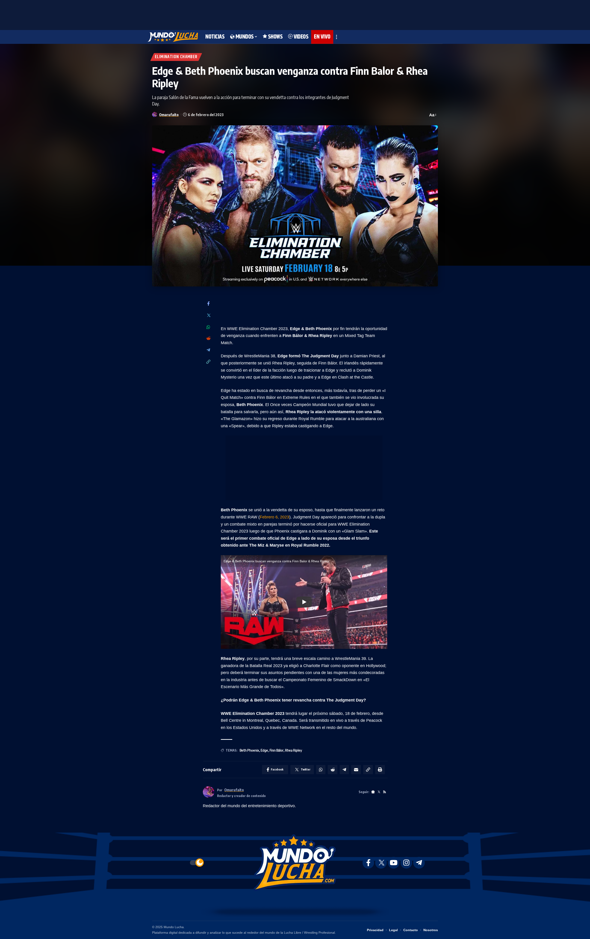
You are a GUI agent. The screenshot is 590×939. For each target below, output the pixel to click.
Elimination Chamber (176, 56)
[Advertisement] (295, 13)
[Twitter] (208, 316)
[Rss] (384, 792)
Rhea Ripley (293, 750)
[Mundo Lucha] (173, 37)
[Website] (373, 792)
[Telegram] (208, 350)
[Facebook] (208, 304)
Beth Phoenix (249, 750)
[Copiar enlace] (208, 362)
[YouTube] (393, 863)
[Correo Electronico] (356, 769)
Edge (264, 750)
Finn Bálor (276, 750)
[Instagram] (406, 863)
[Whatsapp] (208, 327)
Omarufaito (169, 114)
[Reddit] (208, 338)
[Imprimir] (380, 769)
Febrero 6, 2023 (274, 517)
